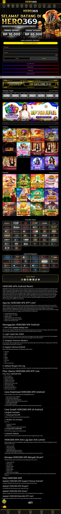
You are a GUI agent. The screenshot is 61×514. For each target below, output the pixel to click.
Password (6, 52)
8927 (24, 95)
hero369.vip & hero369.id (30, 43)
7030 (15, 95)
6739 (32, 95)
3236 (49, 95)
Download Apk (31, 73)
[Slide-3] (28, 38)
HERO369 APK (27, 394)
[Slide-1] (24, 38)
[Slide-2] (26, 38)
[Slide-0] (22, 38)
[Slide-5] (33, 38)
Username (6, 47)
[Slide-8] (39, 38)
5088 (41, 95)
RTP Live (26, 330)
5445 (6, 95)
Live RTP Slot (30, 63)
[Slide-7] (37, 38)
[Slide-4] (30, 38)
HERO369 (5, 288)
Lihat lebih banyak (53, 90)
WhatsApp (30, 67)
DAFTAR (44, 58)
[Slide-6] (35, 38)
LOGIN (16, 58)
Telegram (30, 70)
